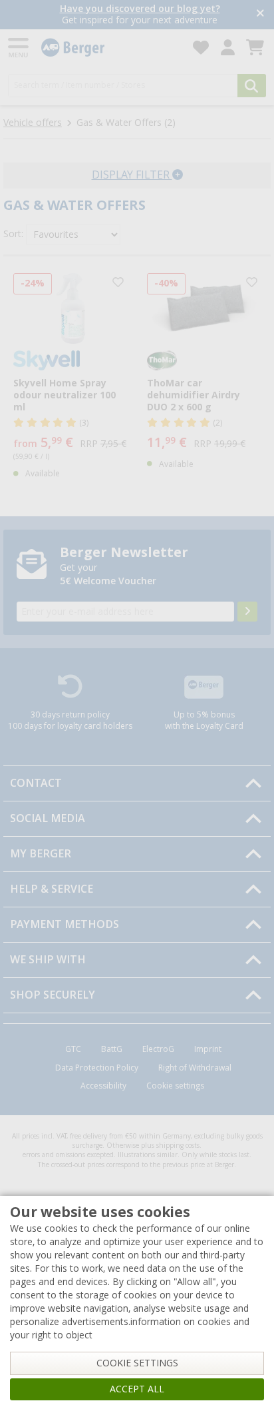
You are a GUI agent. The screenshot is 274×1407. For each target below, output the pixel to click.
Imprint (207, 1049)
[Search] (251, 85)
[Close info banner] (260, 14)
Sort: (13, 234)
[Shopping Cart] (255, 48)
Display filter (132, 175)
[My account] (227, 48)
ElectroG (158, 1049)
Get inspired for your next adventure (139, 14)
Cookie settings (175, 1086)
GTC (73, 1049)
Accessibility (103, 1086)
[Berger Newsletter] (247, 612)
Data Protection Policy (96, 1068)
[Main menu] (19, 47)
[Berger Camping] (109, 48)
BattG (111, 1049)
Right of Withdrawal (194, 1068)
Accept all (137, 1389)
